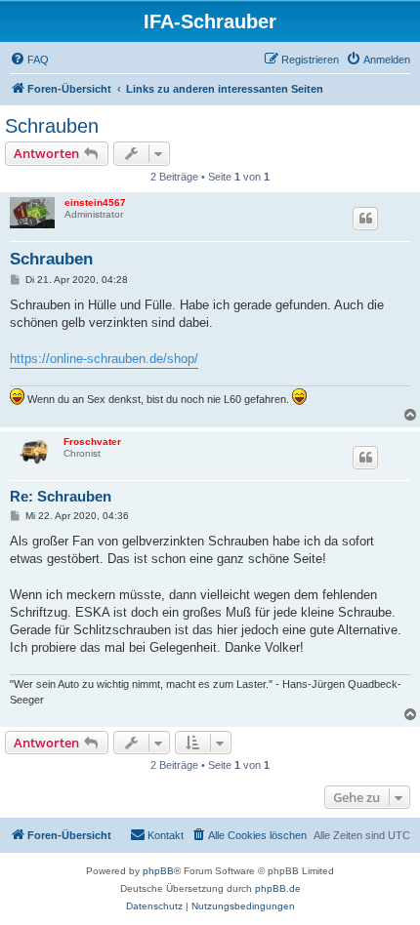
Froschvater (92, 441)
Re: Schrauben (60, 496)
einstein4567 (95, 202)
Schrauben (52, 126)
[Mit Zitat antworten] (365, 218)
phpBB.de (278, 888)
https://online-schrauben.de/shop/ (104, 358)
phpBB (158, 870)
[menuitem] (29, 59)
